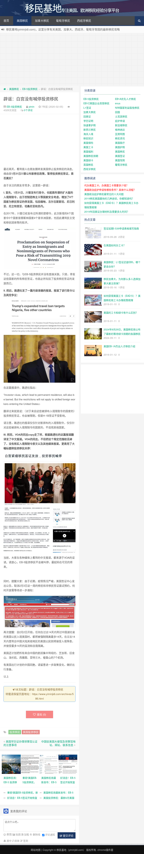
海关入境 (88, 134)
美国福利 (88, 151)
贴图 (18, 834)
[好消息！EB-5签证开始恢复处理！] (67, 763)
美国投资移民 (31, 732)
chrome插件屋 (105, 850)
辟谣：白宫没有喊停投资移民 (31, 99)
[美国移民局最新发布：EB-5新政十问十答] (49, 763)
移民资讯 (120, 138)
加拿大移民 (42, 21)
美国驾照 (120, 160)
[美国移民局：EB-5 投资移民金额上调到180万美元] (11, 763)
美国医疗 (120, 142)
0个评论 (28, 110)
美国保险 (88, 142)
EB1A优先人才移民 (125, 99)
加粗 (26, 834)
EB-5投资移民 (30, 89)
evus (117, 103)
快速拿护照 (89, 125)
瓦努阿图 (120, 134)
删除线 (36, 834)
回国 (117, 112)
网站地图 (36, 850)
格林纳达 (120, 129)
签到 (25, 840)
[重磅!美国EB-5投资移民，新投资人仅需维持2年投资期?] (30, 763)
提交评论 (67, 835)
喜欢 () (41, 714)
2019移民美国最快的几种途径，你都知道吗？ (109, 198)
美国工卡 (88, 147)
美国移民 (22, 21)
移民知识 (88, 138)
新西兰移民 (89, 129)
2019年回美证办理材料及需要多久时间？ (106, 211)
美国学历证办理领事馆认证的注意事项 (20, 743)
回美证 (87, 116)
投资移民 (14, 732)
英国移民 (88, 164)
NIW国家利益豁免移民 (127, 107)
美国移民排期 (90, 156)
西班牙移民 (84, 21)
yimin (31, 106)
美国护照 (120, 147)
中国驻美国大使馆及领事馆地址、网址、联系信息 (58, 743)
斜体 (16, 840)
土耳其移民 (121, 116)
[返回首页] (5, 89)
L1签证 (87, 107)
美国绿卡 (88, 160)
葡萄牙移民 (63, 21)
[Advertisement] (72, 59)
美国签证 (120, 156)
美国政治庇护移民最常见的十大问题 (104, 194)
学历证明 (88, 121)
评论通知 (50, 834)
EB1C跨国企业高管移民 (96, 103)
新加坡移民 (121, 125)
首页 (6, 21)
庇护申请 (120, 121)
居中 (9, 840)
